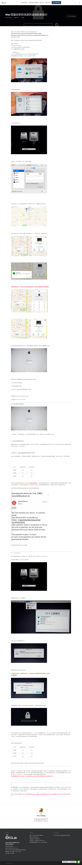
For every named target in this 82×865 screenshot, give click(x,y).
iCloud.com (23, 203)
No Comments (72, 16)
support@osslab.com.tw (39, 840)
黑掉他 (15, 675)
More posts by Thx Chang (41, 819)
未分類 (22, 17)
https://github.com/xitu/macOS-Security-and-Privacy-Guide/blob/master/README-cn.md (29, 35)
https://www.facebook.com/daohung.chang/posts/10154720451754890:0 (26, 33)
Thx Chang (9, 17)
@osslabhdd (44, 842)
